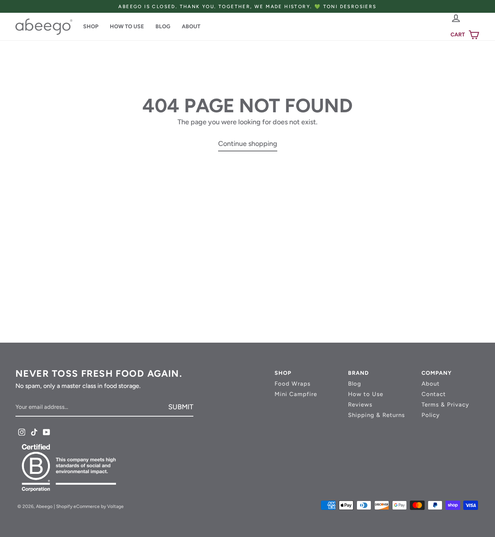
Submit (180, 407)
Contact (434, 394)
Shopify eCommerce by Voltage (90, 506)
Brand (358, 373)
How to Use (127, 26)
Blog (162, 26)
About (191, 26)
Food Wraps (293, 383)
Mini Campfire (296, 394)
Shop (90, 26)
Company (437, 373)
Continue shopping (247, 143)
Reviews (360, 404)
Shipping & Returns (376, 415)
